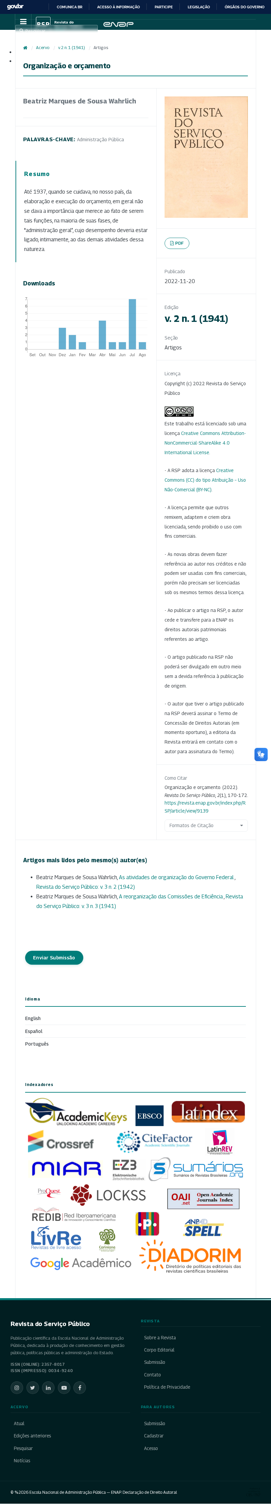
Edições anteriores (32, 1435)
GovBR (15, 7)
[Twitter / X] (32, 1387)
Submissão (154, 1362)
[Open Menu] (23, 22)
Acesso (151, 1448)
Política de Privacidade (167, 1387)
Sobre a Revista (160, 1337)
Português (37, 1044)
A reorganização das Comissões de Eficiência (171, 896)
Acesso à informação (118, 7)
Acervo (42, 47)
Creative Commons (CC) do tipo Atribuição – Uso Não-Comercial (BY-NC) (205, 479)
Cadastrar (154, 1435)
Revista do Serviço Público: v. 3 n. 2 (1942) (85, 887)
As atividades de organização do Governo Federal (177, 877)
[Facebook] (79, 1387)
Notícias (22, 1460)
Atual (19, 1423)
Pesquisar (23, 1448)
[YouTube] (64, 1387)
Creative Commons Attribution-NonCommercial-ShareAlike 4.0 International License (205, 442)
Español (33, 1031)
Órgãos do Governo (244, 7)
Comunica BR (69, 7)
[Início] (25, 47)
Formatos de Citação (191, 825)
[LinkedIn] (48, 1387)
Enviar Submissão (54, 957)
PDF (179, 243)
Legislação (199, 7)
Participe (164, 7)
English (33, 1018)
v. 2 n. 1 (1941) (71, 47)
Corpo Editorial (159, 1350)
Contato (152, 1374)
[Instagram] (17, 1387)
